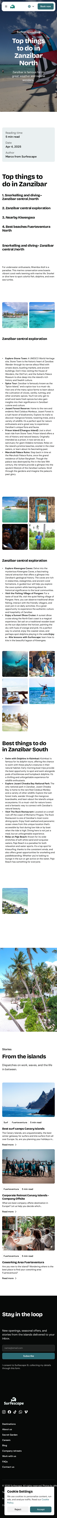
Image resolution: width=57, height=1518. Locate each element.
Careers (6, 1440)
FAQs (5, 1461)
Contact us (8, 1466)
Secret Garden (10, 1434)
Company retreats (12, 1450)
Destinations (9, 1424)
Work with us (9, 1456)
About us (7, 1429)
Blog (4, 1445)
